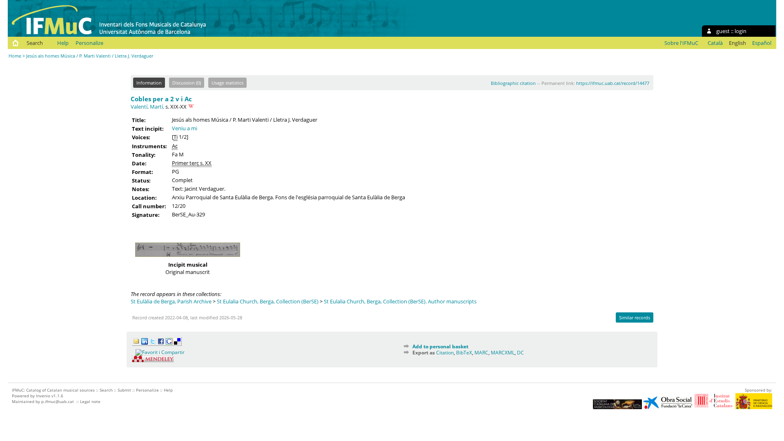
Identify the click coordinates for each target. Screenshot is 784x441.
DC (520, 353)
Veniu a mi (184, 128)
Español (761, 43)
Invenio (43, 396)
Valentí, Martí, (147, 106)
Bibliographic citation (513, 83)
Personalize (89, 43)
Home (15, 56)
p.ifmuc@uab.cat (57, 401)
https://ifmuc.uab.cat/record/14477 (612, 83)
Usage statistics (227, 83)
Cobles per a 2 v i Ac (161, 99)
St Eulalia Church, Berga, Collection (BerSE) (267, 301)
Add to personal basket (440, 346)
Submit (124, 390)
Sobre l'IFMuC (681, 43)
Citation (445, 353)
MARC (481, 353)
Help (63, 43)
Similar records (634, 317)
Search (35, 43)
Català (715, 43)
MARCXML (502, 353)
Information (149, 83)
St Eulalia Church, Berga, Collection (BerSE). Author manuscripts (400, 301)
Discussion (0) (186, 83)
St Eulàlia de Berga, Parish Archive (171, 301)
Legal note (90, 401)
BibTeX (464, 353)
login (740, 31)
